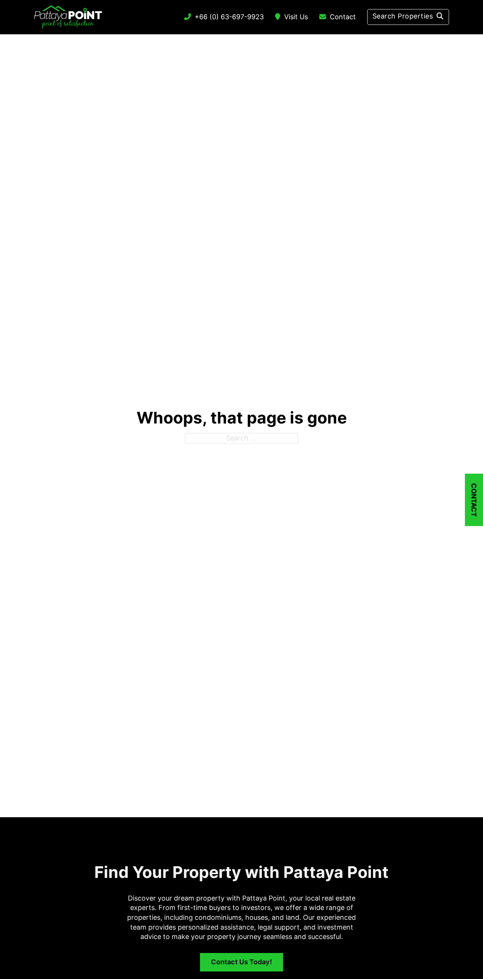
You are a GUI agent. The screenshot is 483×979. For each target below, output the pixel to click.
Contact (343, 17)
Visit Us (296, 17)
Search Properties (402, 16)
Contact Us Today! (241, 962)
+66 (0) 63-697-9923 (229, 17)
